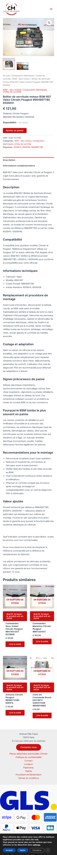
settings (36, 845)
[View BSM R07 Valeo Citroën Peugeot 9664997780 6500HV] (9, 64)
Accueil (6, 75)
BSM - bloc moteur (21, 79)
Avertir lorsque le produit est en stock (14, 616)
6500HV (17, 147)
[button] (49, 22)
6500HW (26, 147)
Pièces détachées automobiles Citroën (29, 753)
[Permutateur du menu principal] (51, 9)
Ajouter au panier (15, 130)
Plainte (28, 771)
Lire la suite (15, 644)
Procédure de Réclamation (29, 774)
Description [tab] (9, 160)
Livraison (28, 764)
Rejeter (22, 850)
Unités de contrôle (12, 92)
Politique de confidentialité (29, 757)
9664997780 (37, 147)
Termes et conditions (28, 778)
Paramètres (37, 850)
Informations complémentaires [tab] (19, 165)
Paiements (28, 767)
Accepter (9, 850)
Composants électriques (22, 75)
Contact (29, 760)
